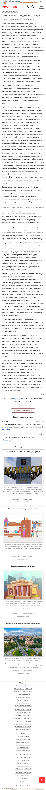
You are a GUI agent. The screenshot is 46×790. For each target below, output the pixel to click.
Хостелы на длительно (23, 769)
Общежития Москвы (23, 686)
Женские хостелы (23, 748)
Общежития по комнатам (23, 706)
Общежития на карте (23, 694)
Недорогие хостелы (23, 739)
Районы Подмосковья (23, 715)
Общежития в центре (23, 712)
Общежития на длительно (23, 689)
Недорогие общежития (23, 710)
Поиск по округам (23, 700)
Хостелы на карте (23, 766)
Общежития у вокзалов (23, 721)
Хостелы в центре (23, 760)
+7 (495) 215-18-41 (24, 785)
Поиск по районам (23, 703)
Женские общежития (23, 729)
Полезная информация (10, 11)
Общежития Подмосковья (23, 691)
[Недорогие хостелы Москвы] (23, 2)
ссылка (17, 398)
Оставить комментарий (23, 410)
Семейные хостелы (23, 745)
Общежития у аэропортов (23, 718)
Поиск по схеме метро (23, 697)
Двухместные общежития (23, 724)
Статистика (40, 789)
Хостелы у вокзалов (23, 757)
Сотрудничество (23, 775)
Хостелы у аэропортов (23, 754)
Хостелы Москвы (23, 736)
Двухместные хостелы (23, 742)
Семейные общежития (23, 727)
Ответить (6, 430)
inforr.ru (13, 789)
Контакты (23, 781)
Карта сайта (23, 778)
